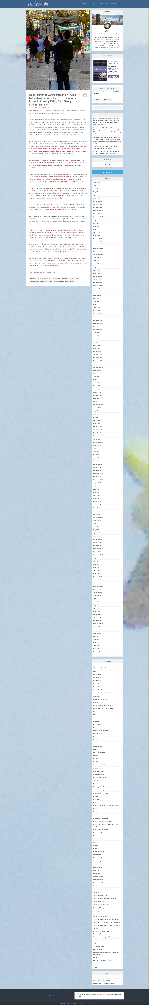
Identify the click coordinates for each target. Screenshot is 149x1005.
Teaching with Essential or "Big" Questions (106, 922)
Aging (95, 665)
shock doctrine (70, 160)
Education (96, 712)
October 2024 (97, 251)
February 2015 (97, 614)
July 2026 (96, 185)
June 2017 (96, 526)
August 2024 (97, 257)
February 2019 (97, 464)
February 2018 (97, 501)
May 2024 (96, 267)
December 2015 (97, 583)
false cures (41, 179)
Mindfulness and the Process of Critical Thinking (105, 825)
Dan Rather (47, 278)
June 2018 (96, 489)
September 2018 (98, 479)
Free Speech (97, 743)
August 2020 (97, 407)
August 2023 (97, 295)
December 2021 (97, 357)
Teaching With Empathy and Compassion (106, 919)
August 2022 (97, 332)
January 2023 (97, 317)
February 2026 (97, 201)
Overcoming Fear (98, 832)
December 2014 (97, 620)
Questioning (97, 861)
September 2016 (98, 555)
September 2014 (98, 630)
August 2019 (97, 445)
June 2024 (96, 264)
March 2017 (96, 536)
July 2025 (96, 223)
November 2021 (98, 361)
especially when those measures (55, 209)
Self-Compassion (98, 879)
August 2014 (97, 633)
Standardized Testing (100, 883)
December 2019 (97, 433)
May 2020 (96, 417)
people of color (74, 151)
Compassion (97, 677)
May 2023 (96, 304)
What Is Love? (97, 958)
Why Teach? (97, 964)
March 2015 (96, 611)
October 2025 (97, 214)
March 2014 (96, 648)
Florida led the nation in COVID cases (56, 188)
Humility (96, 762)
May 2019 (96, 454)
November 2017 (98, 511)
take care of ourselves (50, 244)
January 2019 (97, 467)
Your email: (96, 93)
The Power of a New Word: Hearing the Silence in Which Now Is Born (105, 147)
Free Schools (97, 740)
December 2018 (97, 470)
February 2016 (97, 577)
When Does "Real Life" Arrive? (102, 961)
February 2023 (97, 314)
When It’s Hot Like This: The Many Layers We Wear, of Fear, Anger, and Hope (106, 152)
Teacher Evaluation (99, 889)
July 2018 (96, 486)
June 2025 (96, 226)
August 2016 (97, 558)
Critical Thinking (98, 690)
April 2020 (96, 420)
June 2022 (96, 339)
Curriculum (96, 696)
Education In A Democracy (101, 715)
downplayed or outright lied (70, 148)
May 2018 (96, 492)
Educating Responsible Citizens (103, 708)
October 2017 (97, 514)
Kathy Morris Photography (101, 980)
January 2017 (97, 542)
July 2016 (96, 561)
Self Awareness (98, 876)
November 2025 (98, 210)
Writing (95, 967)
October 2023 (97, 289)
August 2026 (97, 182)
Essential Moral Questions (101, 730)
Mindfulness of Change (100, 829)
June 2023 (96, 301)
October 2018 (97, 476)
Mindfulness (97, 809)
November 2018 (98, 473)
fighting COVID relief (51, 207)
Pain (94, 836)
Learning (96, 784)
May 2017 (96, 530)
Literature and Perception (101, 793)
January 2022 (97, 354)
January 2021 (97, 392)
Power (95, 848)
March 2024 (96, 273)
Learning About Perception (101, 787)
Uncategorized (97, 949)
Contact (113, 4)
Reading (95, 864)
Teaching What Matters (100, 916)
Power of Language (99, 851)
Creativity (96, 686)
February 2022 (97, 351)
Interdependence (98, 774)
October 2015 (97, 589)
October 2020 (97, 401)
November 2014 (98, 623)
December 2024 (97, 245)
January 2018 (97, 505)
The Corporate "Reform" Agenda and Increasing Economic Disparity (104, 933)
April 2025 (96, 232)
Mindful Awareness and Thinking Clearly (106, 805)
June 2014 (96, 639)
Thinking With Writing (100, 940)
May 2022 (96, 342)
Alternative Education (100, 668)
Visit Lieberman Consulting (101, 977)
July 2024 (96, 260)
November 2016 (98, 548)
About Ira (85, 4)
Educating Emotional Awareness (103, 705)
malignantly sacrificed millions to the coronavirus (65, 260)
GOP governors (62, 174)
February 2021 (97, 389)
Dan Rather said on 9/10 (36, 110)
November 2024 (98, 248)
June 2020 (96, 414)
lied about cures (38, 151)
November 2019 (98, 436)
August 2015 (97, 595)
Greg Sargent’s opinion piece (75, 244)
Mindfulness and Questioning (102, 821)
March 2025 (96, 235)
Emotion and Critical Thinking (102, 718)
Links (106, 4)
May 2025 (96, 229)
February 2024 (97, 276)
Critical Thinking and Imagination (104, 693)
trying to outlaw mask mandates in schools (58, 176)
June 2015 (96, 602)
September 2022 (98, 329)
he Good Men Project (37, 272)
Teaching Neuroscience (100, 904)
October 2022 (97, 326)
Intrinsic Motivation (99, 777)
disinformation (49, 249)
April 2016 (96, 570)
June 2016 (96, 564)
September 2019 (98, 442)
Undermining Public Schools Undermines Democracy (106, 953)
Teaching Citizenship (100, 895)
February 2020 (97, 426)
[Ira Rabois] (38, 4)
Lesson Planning (98, 790)
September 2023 (98, 292)
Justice (95, 780)
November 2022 (98, 323)
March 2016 (96, 573)
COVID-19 (40, 278)
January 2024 (97, 279)
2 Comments (45, 107)
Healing (95, 749)
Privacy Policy (102, 994)
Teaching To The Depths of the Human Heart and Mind (107, 912)
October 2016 (97, 551)
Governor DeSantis (55, 278)
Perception (96, 839)
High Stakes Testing (99, 752)
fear (35, 162)
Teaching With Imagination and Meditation (107, 925)
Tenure (95, 928)
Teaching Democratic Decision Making (105, 898)
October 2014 (97, 627)
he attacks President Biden (65, 195)
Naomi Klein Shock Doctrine (47, 281)
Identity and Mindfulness (101, 765)
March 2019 (96, 461)
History (95, 755)
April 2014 (96, 645)
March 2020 (96, 423)
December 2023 (97, 282)
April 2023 (96, 307)
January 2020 (97, 429)
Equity (95, 727)
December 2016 (97, 545)
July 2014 (96, 636)
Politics (37, 107)
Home (78, 4)
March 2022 (96, 348)
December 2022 (97, 320)
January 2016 (97, 580)
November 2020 (98, 398)
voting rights (48, 232)
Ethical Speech (98, 733)
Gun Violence (97, 746)
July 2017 (96, 523)
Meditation (96, 799)
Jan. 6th (71, 278)
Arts (94, 671)
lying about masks (38, 176)
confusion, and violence (44, 162)
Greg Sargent (38, 119)
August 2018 (97, 483)
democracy (75, 221)
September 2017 (98, 517)
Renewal (96, 870)
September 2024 (98, 254)
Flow (94, 737)
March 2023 (96, 310)
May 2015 (96, 605)
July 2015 (96, 598)
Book (95, 4)
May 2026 (96, 192)
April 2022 (96, 345)
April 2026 (96, 195)
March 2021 (96, 386)
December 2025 (97, 207)
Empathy (96, 721)
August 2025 (97, 220)
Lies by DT (77, 278)
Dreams (95, 702)
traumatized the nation (60, 165)
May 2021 (96, 379)
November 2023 (98, 285)
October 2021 (97, 364)
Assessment (97, 674)
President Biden (60, 281)
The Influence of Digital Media (102, 937)
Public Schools (97, 858)
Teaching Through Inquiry (101, 908)
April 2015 (96, 608)
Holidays (96, 758)
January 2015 (97, 617)
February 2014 (97, 652)
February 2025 (97, 239)
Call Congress (33, 278)
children (58, 151)
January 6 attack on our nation (48, 230)
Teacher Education (99, 886)
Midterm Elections (34, 281)
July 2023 (96, 298)
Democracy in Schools (100, 699)
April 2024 (96, 270)
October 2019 (97, 439)
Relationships (97, 867)
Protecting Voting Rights (71, 281)
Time (94, 943)
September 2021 (98, 367)
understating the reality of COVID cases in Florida (67, 181)
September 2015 (98, 592)
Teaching (96, 892)
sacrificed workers (49, 151)
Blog (101, 4)
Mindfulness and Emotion (101, 818)
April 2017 (96, 533)
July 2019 (96, 448)
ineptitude (80, 258)
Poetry (95, 842)
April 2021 (96, 382)
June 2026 (96, 188)
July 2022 (96, 336)
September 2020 (98, 404)
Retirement (96, 873)
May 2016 (96, 567)
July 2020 (96, 411)
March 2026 (96, 198)
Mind (95, 802)
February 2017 (97, 539)
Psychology (97, 854)
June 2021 (96, 376)
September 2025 (98, 217)
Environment (97, 724)
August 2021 (97, 370)
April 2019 (96, 458)
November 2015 (98, 586)
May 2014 (96, 642)
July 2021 (96, 373)
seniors (64, 151)
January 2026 (97, 204)
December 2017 (97, 508)
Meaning (96, 796)
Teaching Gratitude (99, 901)
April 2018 (96, 495)
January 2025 (97, 242)
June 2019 (96, 451)
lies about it (68, 230)
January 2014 (97, 655)
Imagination (97, 768)
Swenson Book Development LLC (103, 983)
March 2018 (96, 498)
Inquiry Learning (98, 771)
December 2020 (97, 395)
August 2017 (97, 520)
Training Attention (99, 946)
